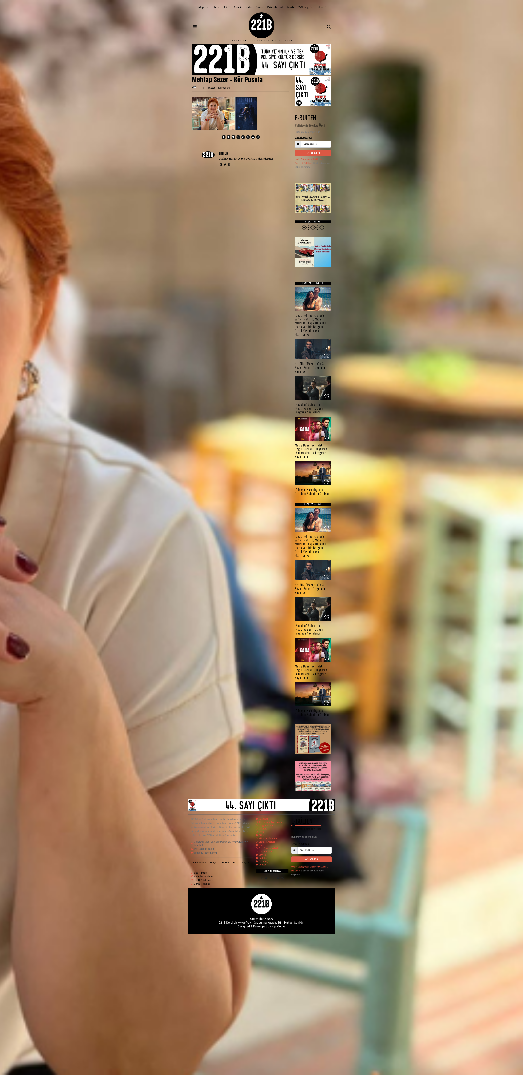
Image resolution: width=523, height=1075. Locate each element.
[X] (266, 878)
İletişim (245, 862)
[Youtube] (278, 878)
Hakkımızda (199, 862)
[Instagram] (262, 878)
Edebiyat (201, 7)
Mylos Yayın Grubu (250, 922)
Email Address (303, 137)
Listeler (248, 7)
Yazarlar (291, 7)
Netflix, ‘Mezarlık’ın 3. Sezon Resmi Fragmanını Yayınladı (311, 367)
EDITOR (223, 153)
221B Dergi (303, 7)
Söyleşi (237, 7)
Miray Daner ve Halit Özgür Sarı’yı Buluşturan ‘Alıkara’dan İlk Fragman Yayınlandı (311, 451)
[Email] (282, 878)
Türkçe (319, 7)
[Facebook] (270, 878)
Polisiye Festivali (275, 7)
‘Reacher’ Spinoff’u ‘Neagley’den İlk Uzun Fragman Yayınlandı (309, 408)
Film (214, 7)
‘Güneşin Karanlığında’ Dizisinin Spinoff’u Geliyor (312, 491)
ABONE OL (315, 153)
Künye (213, 862)
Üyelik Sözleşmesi (303, 159)
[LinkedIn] (274, 878)
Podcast (260, 7)
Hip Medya (278, 926)
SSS (235, 862)
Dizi (225, 7)
